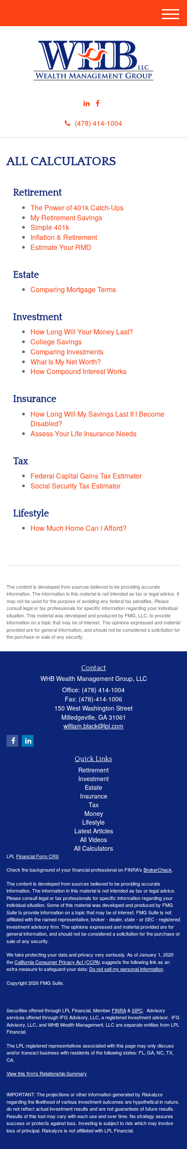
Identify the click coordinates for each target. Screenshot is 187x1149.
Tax (94, 804)
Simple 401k (49, 227)
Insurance (93, 796)
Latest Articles (93, 830)
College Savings (56, 342)
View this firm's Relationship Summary (47, 1073)
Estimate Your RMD (60, 247)
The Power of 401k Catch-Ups (77, 207)
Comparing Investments (67, 352)
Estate (93, 787)
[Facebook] (98, 103)
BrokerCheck (158, 869)
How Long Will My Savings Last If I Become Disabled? (97, 419)
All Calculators (93, 848)
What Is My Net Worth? (65, 362)
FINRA (119, 1010)
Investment (93, 778)
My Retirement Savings (66, 217)
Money (93, 813)
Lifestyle (93, 822)
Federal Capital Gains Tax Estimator (86, 476)
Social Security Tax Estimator (75, 486)
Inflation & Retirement (63, 237)
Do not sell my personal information (126, 968)
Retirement (93, 769)
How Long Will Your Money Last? (81, 332)
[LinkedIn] (86, 103)
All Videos (93, 839)
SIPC (137, 1010)
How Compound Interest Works (78, 371)
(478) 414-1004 (98, 123)
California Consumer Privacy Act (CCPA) (57, 961)
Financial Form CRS (37, 855)
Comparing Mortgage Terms (73, 289)
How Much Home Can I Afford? (78, 528)
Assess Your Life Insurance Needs (83, 433)
